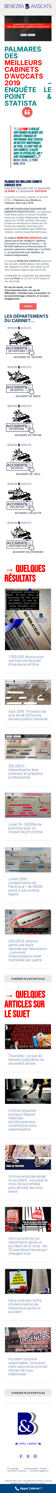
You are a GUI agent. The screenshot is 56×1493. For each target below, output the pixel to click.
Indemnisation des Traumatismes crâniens (24, 1480)
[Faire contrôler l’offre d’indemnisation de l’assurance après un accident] (28, 1281)
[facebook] (21, 1456)
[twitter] (28, 1456)
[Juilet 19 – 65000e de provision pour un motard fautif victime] (28, 805)
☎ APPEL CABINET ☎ (28, 1443)
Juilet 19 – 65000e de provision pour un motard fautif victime (25, 828)
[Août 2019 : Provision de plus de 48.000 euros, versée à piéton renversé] (28, 692)
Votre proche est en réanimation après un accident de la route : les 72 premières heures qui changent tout (27, 1246)
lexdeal (43, 1468)
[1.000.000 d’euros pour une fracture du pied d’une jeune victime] (28, 619)
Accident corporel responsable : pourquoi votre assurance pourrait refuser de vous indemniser (28, 1366)
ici (48, 1471)
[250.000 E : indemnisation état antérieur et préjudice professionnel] (28, 747)
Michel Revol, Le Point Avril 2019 (25, 162)
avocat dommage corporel (19, 295)
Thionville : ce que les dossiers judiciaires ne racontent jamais (26, 1059)
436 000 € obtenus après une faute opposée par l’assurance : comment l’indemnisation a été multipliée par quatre (27, 950)
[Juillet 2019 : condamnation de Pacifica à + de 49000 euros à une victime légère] (28, 859)
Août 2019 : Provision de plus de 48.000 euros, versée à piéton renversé (27, 715)
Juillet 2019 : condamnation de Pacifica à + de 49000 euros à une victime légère (25, 886)
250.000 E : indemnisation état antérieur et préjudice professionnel (25, 771)
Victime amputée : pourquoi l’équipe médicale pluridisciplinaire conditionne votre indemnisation (23, 1119)
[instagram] (35, 1456)
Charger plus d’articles (28, 978)
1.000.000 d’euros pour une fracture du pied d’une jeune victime (26, 660)
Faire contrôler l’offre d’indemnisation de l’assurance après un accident (25, 1306)
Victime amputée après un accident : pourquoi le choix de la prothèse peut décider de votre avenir (27, 1183)
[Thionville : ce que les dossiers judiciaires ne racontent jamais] (28, 1036)
